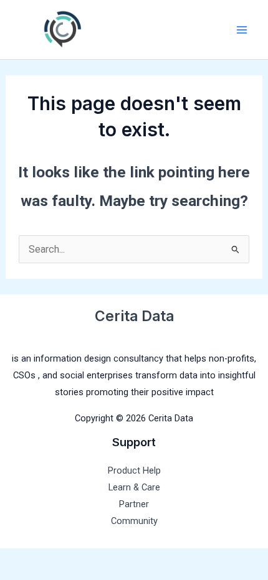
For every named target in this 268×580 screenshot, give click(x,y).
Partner (134, 504)
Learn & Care (134, 487)
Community (134, 520)
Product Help (134, 470)
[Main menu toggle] (241, 30)
